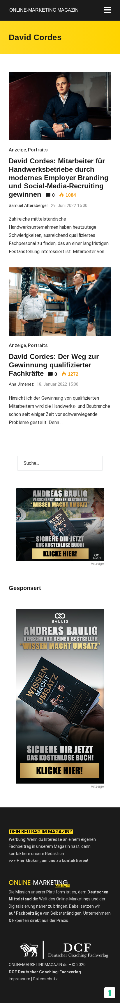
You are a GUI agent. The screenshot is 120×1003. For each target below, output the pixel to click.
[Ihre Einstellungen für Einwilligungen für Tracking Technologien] (109, 992)
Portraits (38, 150)
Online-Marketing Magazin (44, 10)
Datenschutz (45, 979)
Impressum (19, 979)
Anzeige (17, 150)
